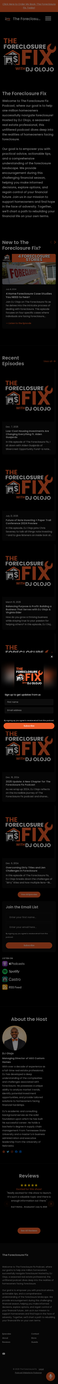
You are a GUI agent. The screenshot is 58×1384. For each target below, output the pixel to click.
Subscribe (29, 725)
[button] (51, 657)
